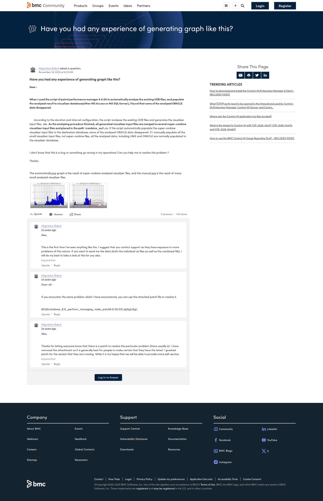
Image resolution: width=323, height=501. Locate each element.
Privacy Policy (144, 479)
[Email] (240, 75)
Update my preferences (171, 479)
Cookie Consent (252, 479)
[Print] (249, 75)
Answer (58, 214)
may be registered (164, 488)
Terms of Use (208, 484)
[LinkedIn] (265, 75)
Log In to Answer (108, 377)
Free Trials (114, 479)
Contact (98, 479)
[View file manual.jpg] (49, 195)
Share (77, 214)
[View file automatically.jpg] (88, 195)
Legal (128, 479)
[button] (65, 204)
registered (142, 488)
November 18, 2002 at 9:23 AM (56, 72)
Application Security (201, 479)
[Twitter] (257, 75)
